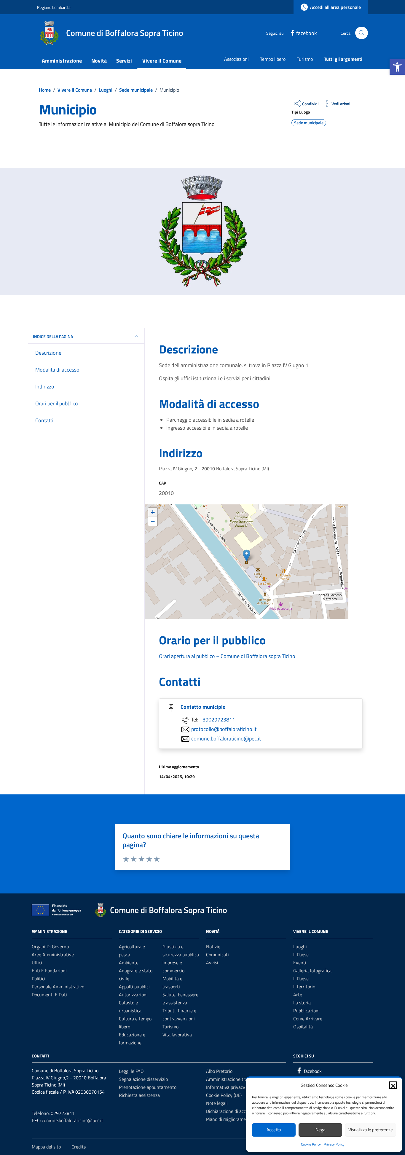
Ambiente (128, 962)
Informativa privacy (225, 1087)
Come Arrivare (307, 1018)
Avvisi (212, 962)
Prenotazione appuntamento (147, 1087)
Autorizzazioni (133, 994)
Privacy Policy (334, 1144)
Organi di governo (50, 946)
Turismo (305, 59)
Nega (320, 1129)
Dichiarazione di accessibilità (235, 1111)
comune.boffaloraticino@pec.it (226, 739)
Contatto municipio (203, 707)
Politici (38, 978)
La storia (302, 1002)
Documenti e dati (49, 994)
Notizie (213, 946)
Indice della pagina (53, 336)
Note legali (217, 1103)
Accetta (274, 1129)
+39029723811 (217, 720)
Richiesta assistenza (139, 1095)
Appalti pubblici (134, 986)
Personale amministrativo (58, 986)
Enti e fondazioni (49, 970)
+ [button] (153, 512)
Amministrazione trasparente (235, 1079)
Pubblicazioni (306, 1010)
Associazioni (236, 59)
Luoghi (300, 946)
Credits (78, 1146)
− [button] (153, 521)
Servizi (124, 61)
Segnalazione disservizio (143, 1079)
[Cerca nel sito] (361, 33)
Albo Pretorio (219, 1071)
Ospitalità (303, 1026)
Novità (99, 61)
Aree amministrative (53, 954)
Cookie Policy (311, 1144)
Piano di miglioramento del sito (237, 1119)
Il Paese (301, 954)
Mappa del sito (46, 1146)
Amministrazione (62, 61)
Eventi (299, 962)
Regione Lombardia (54, 7)
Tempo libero (273, 59)
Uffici (37, 962)
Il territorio (304, 986)
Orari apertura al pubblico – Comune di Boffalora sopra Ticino (227, 656)
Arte (297, 994)
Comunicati (217, 954)
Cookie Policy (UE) (224, 1095)
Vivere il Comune (161, 61)
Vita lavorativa (177, 1034)
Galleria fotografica (312, 970)
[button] (397, 67)
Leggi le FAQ (131, 1071)
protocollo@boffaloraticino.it (223, 729)
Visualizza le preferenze (370, 1129)
